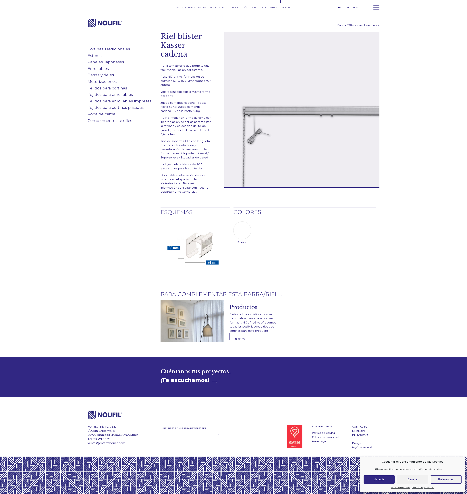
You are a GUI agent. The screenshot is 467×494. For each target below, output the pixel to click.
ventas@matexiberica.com (106, 443)
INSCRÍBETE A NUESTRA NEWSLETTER (184, 428)
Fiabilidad (218, 7)
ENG (355, 7)
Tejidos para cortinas (107, 88)
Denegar (413, 479)
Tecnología (239, 7)
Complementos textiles (110, 120)
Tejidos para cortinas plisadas (116, 107)
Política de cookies (400, 487)
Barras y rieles (101, 75)
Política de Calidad (323, 432)
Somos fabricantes (191, 7)
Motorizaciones (102, 81)
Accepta (379, 479)
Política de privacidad (423, 487)
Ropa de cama (101, 114)
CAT (346, 7)
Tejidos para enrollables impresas (119, 101)
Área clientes (280, 7)
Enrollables (98, 68)
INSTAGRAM (360, 434)
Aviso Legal (319, 441)
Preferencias (445, 479)
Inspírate (259, 7)
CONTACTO (360, 426)
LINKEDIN (358, 430)
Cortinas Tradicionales (109, 49)
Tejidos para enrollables (110, 94)
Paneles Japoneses (106, 62)
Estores (94, 55)
